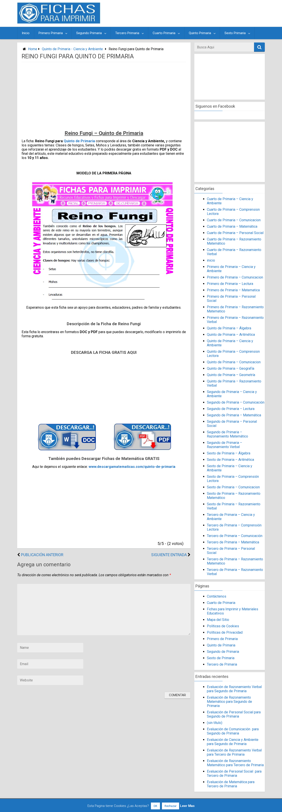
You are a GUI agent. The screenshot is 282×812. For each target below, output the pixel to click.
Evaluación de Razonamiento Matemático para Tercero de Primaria (235, 763)
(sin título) (214, 723)
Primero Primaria (51, 33)
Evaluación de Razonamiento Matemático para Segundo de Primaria (229, 701)
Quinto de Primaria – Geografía (230, 368)
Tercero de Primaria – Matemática (233, 542)
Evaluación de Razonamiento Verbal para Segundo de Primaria (234, 689)
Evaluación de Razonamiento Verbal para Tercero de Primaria (234, 752)
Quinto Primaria (200, 33)
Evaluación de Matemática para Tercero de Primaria (230, 784)
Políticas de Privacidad (225, 632)
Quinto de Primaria (79, 141)
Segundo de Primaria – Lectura (230, 409)
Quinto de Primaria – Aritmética (231, 334)
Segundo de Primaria (223, 652)
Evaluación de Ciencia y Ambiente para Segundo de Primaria (232, 742)
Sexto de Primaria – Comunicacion (233, 487)
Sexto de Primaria (220, 658)
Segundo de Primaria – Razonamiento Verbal (224, 445)
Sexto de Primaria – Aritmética (230, 460)
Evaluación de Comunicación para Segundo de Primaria (233, 731)
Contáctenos (216, 596)
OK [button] (155, 806)
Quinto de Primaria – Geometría (231, 375)
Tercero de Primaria (222, 664)
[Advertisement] (183, 13)
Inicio (26, 33)
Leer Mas (187, 806)
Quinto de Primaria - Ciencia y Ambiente (72, 49)
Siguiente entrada (169, 555)
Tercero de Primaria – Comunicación (234, 536)
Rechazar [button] (170, 806)
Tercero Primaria (127, 33)
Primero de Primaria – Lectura (230, 284)
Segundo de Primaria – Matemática (234, 415)
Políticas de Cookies (223, 626)
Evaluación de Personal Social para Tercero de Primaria (234, 773)
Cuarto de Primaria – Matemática (232, 226)
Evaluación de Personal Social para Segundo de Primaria (234, 714)
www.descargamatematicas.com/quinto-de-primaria (132, 467)
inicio (211, 260)
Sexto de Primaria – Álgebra (228, 453)
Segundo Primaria (89, 33)
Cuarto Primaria (164, 33)
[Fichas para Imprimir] (58, 22)
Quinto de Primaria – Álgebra (229, 328)
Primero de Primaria (222, 639)
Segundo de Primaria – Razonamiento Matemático (227, 434)
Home (32, 49)
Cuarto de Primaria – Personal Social (235, 233)
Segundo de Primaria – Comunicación (235, 402)
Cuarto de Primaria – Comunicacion (234, 220)
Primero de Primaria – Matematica (233, 290)
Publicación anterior (42, 555)
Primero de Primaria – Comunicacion (235, 277)
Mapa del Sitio (218, 620)
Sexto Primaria (235, 33)
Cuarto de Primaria (221, 603)
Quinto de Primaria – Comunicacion (234, 362)
